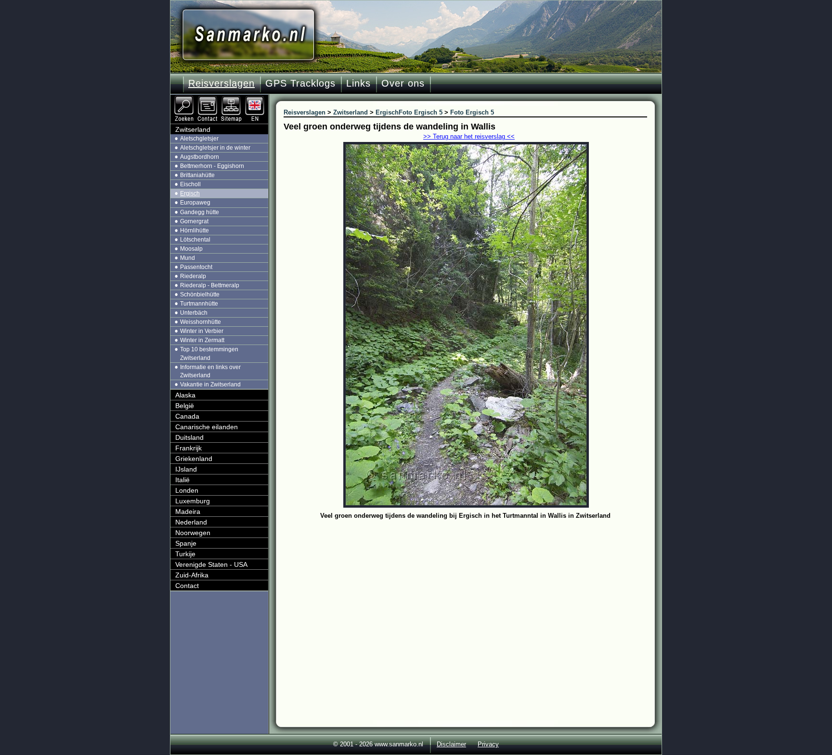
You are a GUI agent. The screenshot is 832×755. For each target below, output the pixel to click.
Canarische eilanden (206, 427)
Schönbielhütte (200, 294)
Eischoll (190, 184)
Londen (186, 490)
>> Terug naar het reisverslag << (469, 136)
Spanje (185, 543)
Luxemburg (192, 501)
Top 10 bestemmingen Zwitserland (209, 353)
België (184, 405)
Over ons (403, 83)
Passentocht (196, 267)
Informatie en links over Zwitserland (210, 371)
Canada (187, 416)
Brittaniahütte (197, 175)
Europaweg (195, 202)
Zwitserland (192, 129)
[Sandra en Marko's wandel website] (248, 35)
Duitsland (189, 437)
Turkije (185, 554)
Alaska (185, 395)
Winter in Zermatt (202, 340)
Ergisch (190, 193)
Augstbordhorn (199, 157)
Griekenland (193, 458)
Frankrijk (188, 448)
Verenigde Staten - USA (211, 564)
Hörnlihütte (194, 230)
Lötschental (195, 239)
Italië (182, 480)
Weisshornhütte (200, 322)
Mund (187, 258)
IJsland (186, 469)
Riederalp (193, 276)
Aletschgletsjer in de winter (215, 147)
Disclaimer (451, 744)
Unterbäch (194, 312)
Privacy (488, 744)
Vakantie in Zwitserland (210, 384)
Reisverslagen (221, 83)
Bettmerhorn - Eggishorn (212, 166)
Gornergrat (194, 221)
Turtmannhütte (199, 303)
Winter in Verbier (201, 331)
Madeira (187, 511)
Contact (187, 585)
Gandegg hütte (199, 212)
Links (358, 83)
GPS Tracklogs (300, 83)
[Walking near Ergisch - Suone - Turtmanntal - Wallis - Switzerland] (255, 99)
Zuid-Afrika (191, 575)
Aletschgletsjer (199, 138)
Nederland (191, 522)
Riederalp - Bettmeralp (209, 285)
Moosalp (191, 248)
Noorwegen (192, 533)
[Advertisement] (472, 594)
